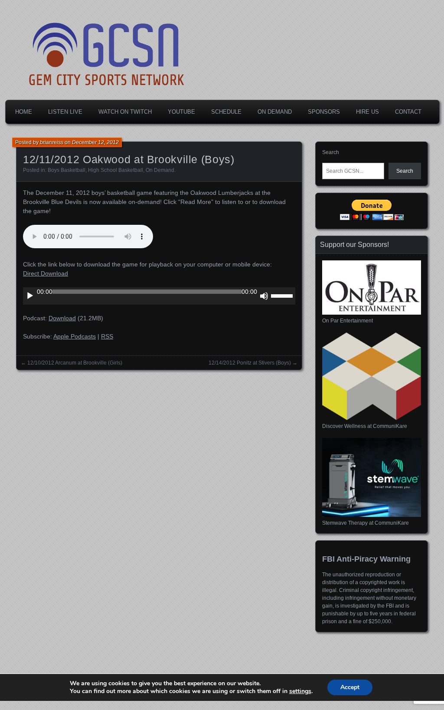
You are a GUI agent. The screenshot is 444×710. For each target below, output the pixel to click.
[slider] (283, 295)
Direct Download (45, 273)
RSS (107, 336)
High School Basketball (115, 170)
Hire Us (367, 111)
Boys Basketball (66, 170)
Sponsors (324, 111)
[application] (159, 296)
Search (330, 152)
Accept (349, 687)
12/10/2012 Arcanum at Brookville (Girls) (74, 363)
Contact (408, 111)
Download (62, 318)
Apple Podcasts (74, 336)
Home (23, 111)
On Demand (275, 111)
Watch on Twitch (125, 111)
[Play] (30, 296)
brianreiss (51, 142)
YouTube (181, 111)
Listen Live (65, 111)
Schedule (226, 111)
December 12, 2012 (95, 142)
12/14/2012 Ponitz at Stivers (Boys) (250, 363)
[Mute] (264, 296)
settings (300, 691)
